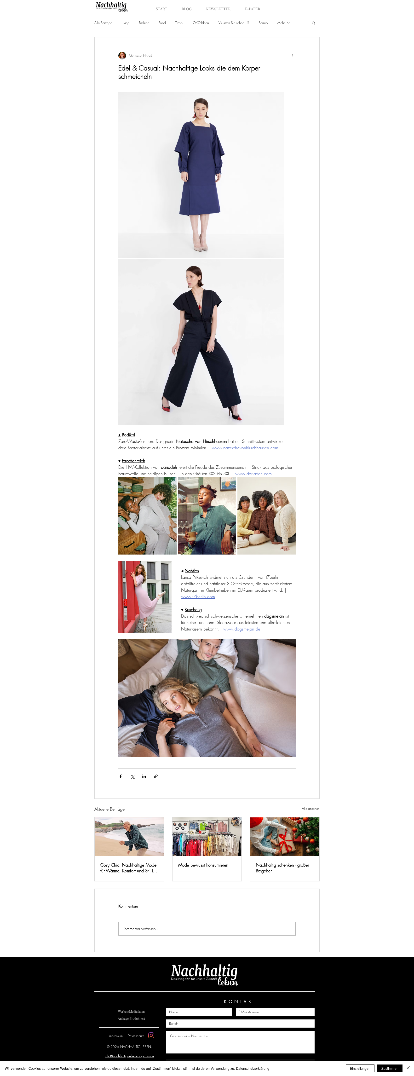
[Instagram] (151, 1035)
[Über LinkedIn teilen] (144, 776)
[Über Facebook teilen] (120, 776)
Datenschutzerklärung (252, 1068)
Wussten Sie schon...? (233, 22)
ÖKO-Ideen (201, 22)
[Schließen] (408, 1068)
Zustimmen (389, 1068)
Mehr (281, 22)
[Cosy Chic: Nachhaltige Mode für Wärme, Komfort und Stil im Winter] (129, 836)
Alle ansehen (311, 808)
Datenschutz (135, 1035)
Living (125, 22)
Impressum (116, 1035)
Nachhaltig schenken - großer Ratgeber (282, 868)
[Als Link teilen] (156, 776)
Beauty (263, 22)
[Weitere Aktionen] (293, 55)
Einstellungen (360, 1068)
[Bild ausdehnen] (201, 175)
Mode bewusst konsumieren (203, 865)
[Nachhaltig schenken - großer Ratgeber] (284, 836)
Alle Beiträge (103, 22)
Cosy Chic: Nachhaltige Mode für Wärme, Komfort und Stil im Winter (128, 868)
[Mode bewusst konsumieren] (207, 836)
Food (162, 22)
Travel (179, 22)
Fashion (144, 22)
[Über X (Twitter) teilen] (132, 776)
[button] (313, 23)
